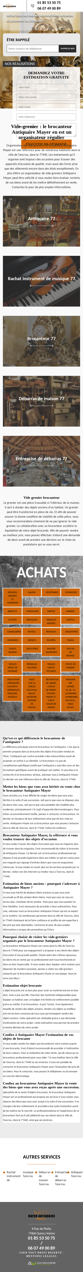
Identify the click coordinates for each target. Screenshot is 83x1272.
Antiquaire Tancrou (75, 1174)
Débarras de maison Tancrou (43, 1178)
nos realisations (20, 64)
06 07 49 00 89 (49, 9)
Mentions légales (41, 1256)
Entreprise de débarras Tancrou (59, 1178)
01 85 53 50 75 (49, 3)
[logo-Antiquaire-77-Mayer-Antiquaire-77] (9, 6)
